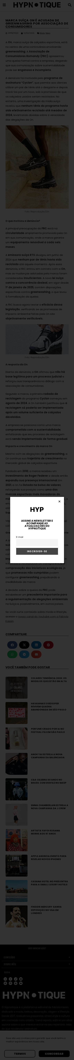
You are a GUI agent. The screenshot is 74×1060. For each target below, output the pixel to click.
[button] (59, 501)
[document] (37, 530)
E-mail (19, 537)
